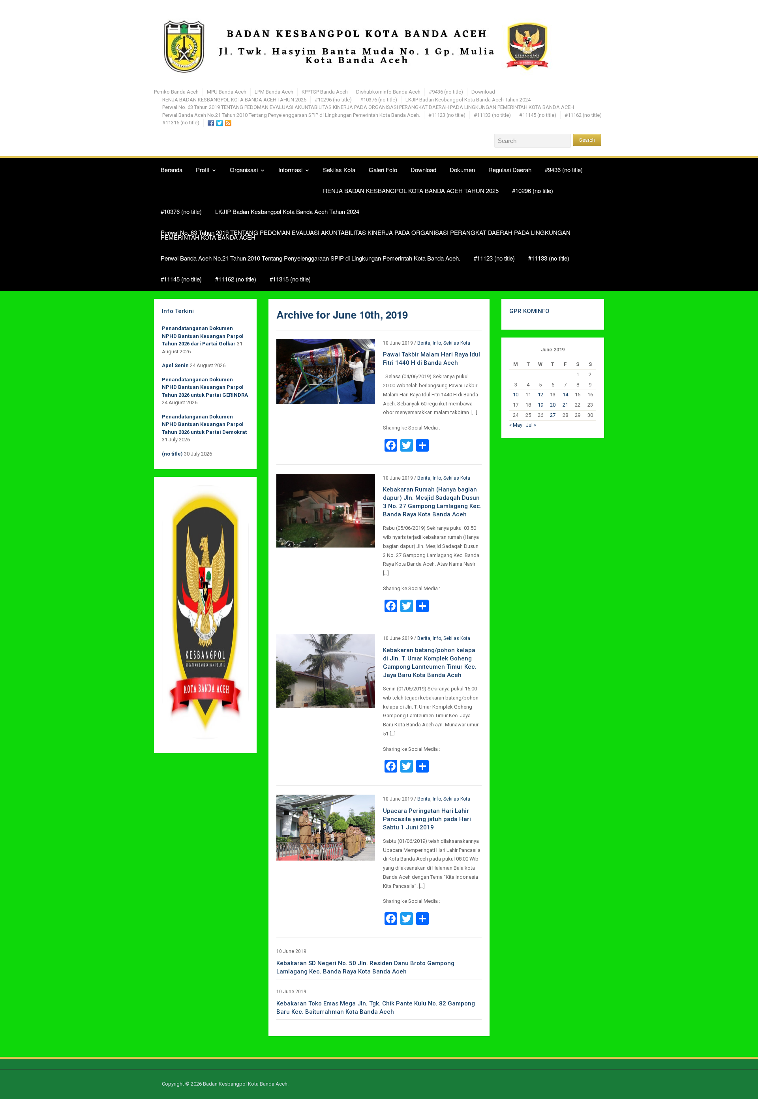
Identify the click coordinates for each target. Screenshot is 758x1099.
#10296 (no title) (333, 100)
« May (515, 425)
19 (540, 405)
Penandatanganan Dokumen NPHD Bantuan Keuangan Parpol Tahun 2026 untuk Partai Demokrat (204, 424)
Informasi (290, 169)
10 (515, 395)
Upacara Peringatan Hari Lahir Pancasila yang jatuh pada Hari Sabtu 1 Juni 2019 (427, 819)
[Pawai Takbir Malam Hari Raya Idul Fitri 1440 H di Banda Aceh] (325, 371)
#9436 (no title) (446, 92)
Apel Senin (175, 365)
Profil (202, 169)
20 (552, 405)
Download (483, 92)
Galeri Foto (383, 169)
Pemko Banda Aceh (176, 92)
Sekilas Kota (339, 169)
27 (552, 415)
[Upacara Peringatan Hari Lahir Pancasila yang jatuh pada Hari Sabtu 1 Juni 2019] (325, 827)
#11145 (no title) (537, 115)
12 (540, 395)
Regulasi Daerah (509, 169)
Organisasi (244, 169)
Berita (423, 343)
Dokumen (462, 169)
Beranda (171, 169)
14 (565, 395)
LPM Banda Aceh (274, 92)
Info (437, 343)
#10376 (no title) (378, 100)
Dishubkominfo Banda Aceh (388, 92)
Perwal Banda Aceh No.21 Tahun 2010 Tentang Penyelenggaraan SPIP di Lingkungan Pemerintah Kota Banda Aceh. (291, 115)
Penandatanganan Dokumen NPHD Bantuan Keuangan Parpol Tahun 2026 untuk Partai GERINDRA (205, 387)
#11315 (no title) (180, 123)
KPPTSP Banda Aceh (325, 92)
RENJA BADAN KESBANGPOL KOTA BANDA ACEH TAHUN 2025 (234, 100)
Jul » (531, 425)
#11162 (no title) (583, 115)
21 (565, 405)
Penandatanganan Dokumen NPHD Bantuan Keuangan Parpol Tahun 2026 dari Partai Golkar (203, 336)
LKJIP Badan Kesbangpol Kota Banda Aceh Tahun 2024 (468, 100)
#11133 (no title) (492, 115)
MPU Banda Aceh (226, 92)
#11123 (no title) (446, 115)
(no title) (172, 454)
